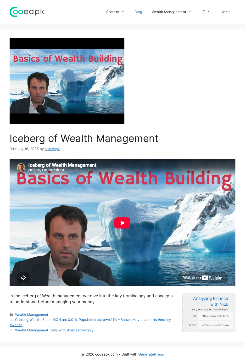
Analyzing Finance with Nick (210, 301)
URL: (194, 316)
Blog (138, 12)
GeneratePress (151, 354)
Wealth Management (169, 12)
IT (203, 12)
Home (226, 12)
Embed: (192, 325)
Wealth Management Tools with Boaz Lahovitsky (54, 330)
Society (112, 12)
